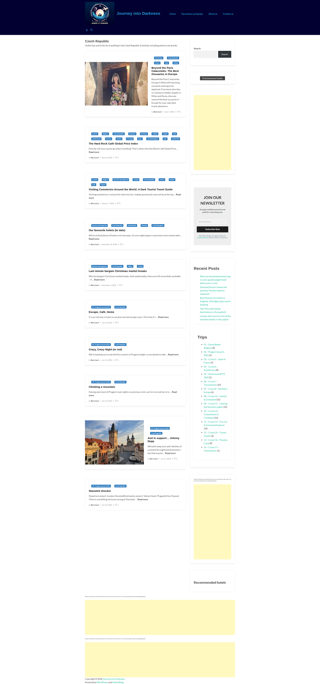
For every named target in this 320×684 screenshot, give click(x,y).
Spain (140, 139)
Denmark (132, 134)
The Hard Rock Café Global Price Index (113, 143)
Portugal (130, 139)
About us (212, 13)
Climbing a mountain (102, 386)
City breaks (158, 58)
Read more (94, 152)
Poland (176, 63)
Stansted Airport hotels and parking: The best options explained (213, 290)
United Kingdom (152, 139)
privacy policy (202, 237)
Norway (108, 139)
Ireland (165, 134)
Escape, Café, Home (101, 312)
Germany (144, 134)
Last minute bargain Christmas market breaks (118, 271)
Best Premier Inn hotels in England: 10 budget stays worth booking (215, 301)
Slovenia (144, 225)
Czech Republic (173, 58)
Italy (166, 63)
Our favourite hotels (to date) (107, 230)
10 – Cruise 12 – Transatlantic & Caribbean (211, 414)
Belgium (105, 134)
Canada (136, 180)
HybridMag (118, 682)
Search (197, 48)
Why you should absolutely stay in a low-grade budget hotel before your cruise (215, 279)
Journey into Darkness (138, 13)
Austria (94, 134)
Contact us (228, 13)
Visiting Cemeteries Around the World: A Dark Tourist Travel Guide (131, 189)
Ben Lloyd (157, 112)
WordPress (102, 682)
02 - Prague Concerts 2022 (101, 307)
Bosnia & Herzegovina (121, 180)
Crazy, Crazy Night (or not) (105, 349)
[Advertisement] (212, 132)
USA (165, 139)
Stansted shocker (100, 490)
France (157, 63)
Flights (130, 266)
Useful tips (175, 139)
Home (173, 13)
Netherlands (96, 139)
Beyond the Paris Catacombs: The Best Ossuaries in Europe (165, 70)
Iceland (154, 134)
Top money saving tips (192, 13)
